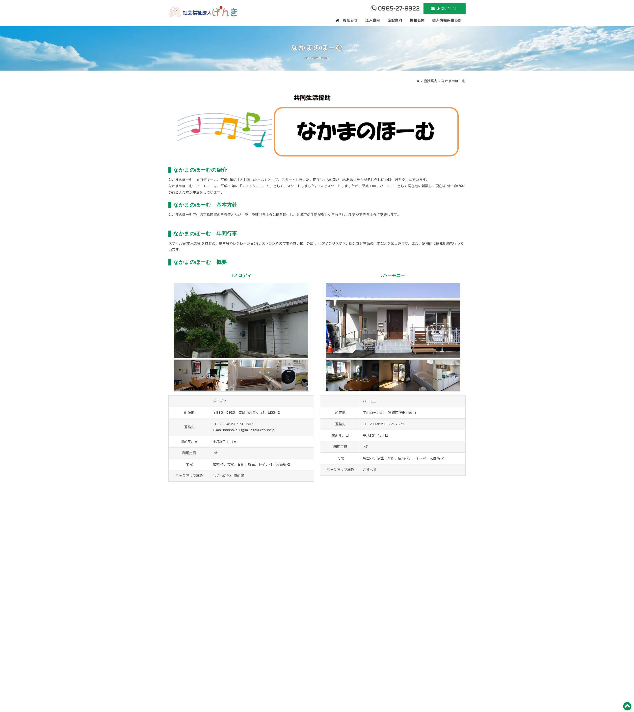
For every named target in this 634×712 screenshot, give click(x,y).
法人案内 (372, 20)
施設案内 (395, 20)
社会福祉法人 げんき (203, 11)
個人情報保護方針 (447, 20)
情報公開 (417, 20)
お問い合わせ (447, 8)
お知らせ (350, 20)
